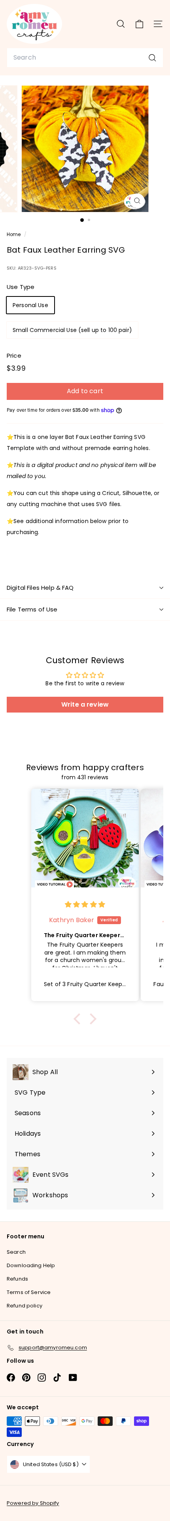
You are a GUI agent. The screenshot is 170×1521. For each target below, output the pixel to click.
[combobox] (85, 58)
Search (16, 1252)
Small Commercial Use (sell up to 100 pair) (72, 330)
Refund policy (24, 1305)
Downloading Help (31, 1265)
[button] (79, 1018)
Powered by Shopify (33, 1503)
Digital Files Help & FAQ (40, 587)
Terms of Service (29, 1292)
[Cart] (139, 23)
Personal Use (30, 305)
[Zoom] (137, 200)
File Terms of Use (32, 609)
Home (14, 234)
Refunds (17, 1279)
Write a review (85, 704)
